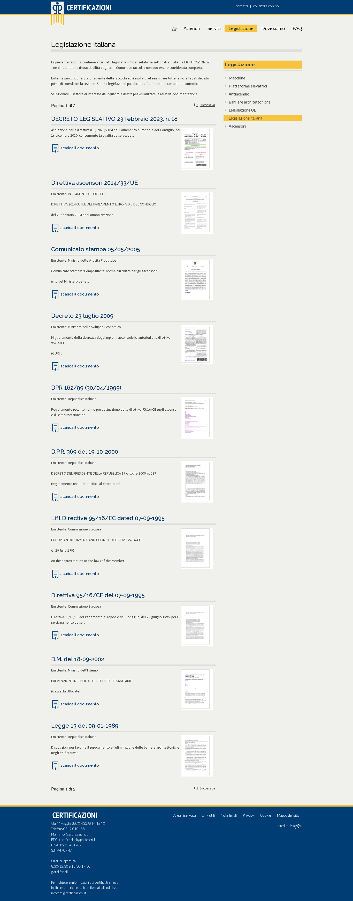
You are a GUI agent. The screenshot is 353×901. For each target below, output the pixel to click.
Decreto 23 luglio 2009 (82, 315)
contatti (242, 6)
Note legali (229, 815)
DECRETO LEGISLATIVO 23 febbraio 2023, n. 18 (114, 118)
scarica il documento (79, 148)
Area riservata (184, 815)
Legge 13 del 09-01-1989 (84, 725)
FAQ (297, 28)
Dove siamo (273, 28)
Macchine (237, 78)
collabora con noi (266, 6)
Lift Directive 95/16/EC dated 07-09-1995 (108, 518)
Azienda (191, 28)
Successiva (207, 105)
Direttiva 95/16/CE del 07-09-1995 (98, 595)
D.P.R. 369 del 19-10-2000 (84, 451)
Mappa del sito (288, 815)
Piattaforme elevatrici (248, 86)
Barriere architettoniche (250, 102)
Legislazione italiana (245, 118)
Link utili (208, 815)
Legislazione (241, 28)
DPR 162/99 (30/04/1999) (86, 387)
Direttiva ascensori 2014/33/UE (94, 182)
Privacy (248, 815)
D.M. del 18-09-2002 (77, 659)
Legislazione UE (242, 110)
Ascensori (237, 126)
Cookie (265, 815)
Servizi (214, 28)
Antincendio (239, 94)
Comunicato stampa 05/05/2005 (95, 249)
